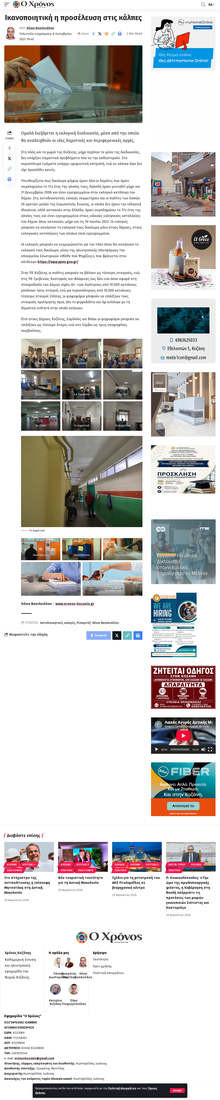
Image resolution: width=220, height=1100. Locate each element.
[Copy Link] (113, 33)
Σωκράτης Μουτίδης (69, 975)
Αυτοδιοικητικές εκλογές (57, 623)
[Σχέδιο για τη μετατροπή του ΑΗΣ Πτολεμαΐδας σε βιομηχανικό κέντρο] (137, 857)
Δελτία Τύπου (177, 864)
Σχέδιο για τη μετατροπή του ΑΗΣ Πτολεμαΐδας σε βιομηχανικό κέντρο (136, 883)
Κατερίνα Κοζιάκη (55, 1002)
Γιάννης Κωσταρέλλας (59, 975)
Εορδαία (120, 864)
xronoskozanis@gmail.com (34, 1058)
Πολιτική (66, 870)
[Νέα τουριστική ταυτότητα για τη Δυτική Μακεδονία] (83, 857)
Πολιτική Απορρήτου (122, 1088)
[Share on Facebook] (93, 33)
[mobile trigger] (8, 4)
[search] (203, 4)
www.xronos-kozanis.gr (74, 604)
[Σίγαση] (203, 749)
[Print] (120, 33)
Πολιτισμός (14, 870)
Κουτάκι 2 (152, 864)
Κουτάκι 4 (29, 864)
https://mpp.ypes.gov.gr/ (58, 262)
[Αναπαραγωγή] (156, 749)
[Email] (107, 33)
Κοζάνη (12, 864)
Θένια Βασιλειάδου (40, 28)
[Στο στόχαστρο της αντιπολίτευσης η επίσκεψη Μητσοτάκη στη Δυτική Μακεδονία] (29, 857)
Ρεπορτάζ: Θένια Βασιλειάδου (98, 623)
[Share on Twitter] (100, 33)
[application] (183, 735)
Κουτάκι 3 (82, 864)
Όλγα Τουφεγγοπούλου (74, 1002)
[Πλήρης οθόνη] (210, 749)
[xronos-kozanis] (34, 4)
